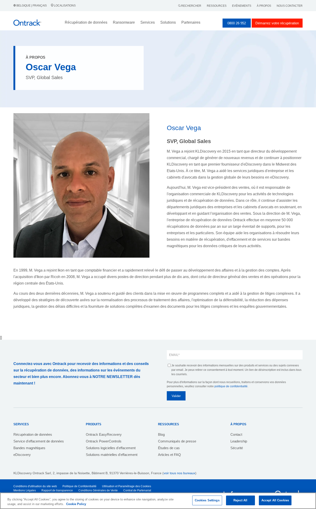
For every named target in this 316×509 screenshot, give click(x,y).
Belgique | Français (31, 5)
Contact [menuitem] (236, 434)
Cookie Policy (76, 504)
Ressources (216, 5)
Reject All (240, 500)
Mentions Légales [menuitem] (24, 490)
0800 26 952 (236, 23)
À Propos (264, 5)
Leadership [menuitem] (238, 441)
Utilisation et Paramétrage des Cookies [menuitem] (126, 486)
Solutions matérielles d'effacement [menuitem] (111, 455)
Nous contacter (290, 5)
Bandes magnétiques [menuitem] (29, 448)
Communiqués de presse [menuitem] (177, 441)
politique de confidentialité (231, 386)
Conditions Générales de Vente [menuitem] (98, 490)
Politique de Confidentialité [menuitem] (79, 486)
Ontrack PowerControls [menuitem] (103, 441)
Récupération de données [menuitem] (32, 434)
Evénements (241, 5)
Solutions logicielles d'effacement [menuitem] (111, 448)
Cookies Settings (207, 500)
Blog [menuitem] (161, 434)
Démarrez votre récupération (277, 23)
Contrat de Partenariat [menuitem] (137, 490)
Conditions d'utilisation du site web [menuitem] (35, 486)
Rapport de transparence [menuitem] (57, 490)
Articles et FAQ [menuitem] (169, 455)
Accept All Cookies (275, 500)
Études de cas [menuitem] (169, 448)
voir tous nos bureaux (179, 473)
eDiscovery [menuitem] (22, 455)
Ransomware (124, 22)
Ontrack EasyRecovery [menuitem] (104, 434)
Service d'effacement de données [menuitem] (38, 441)
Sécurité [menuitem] (236, 448)
